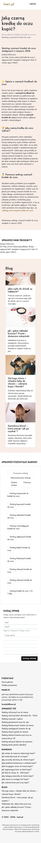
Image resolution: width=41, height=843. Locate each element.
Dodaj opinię (29, 658)
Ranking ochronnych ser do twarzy (15, 712)
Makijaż (17, 34)
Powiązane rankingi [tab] (20, 473)
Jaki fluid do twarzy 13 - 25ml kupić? (15, 772)
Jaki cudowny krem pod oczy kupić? (15, 782)
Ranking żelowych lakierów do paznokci (17, 741)
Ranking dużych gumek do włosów (15, 732)
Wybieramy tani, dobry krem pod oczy (16, 804)
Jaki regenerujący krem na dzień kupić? (17, 769)
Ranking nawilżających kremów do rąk (16, 728)
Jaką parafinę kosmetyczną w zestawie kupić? (19, 763)
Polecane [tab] (27, 482)
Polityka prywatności (9, 685)
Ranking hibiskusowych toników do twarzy (18, 725)
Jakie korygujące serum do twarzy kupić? (17, 766)
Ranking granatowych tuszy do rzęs (15, 722)
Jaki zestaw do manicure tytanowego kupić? (18, 753)
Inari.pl (9, 4)
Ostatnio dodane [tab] (14, 483)
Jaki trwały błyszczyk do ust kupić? (15, 756)
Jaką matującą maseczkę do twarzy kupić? (18, 776)
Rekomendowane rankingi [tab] (20, 478)
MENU (33, 4)
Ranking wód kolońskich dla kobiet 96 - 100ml (19, 715)
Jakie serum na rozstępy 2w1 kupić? (15, 779)
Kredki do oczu (28, 34)
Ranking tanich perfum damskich (14, 745)
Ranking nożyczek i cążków (12, 719)
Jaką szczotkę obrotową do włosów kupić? (18, 759)
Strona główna (7, 34)
